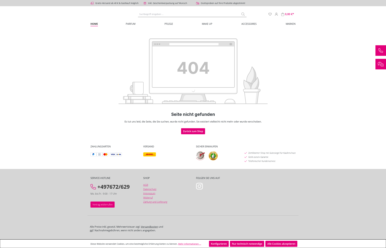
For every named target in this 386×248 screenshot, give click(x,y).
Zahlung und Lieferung (155, 201)
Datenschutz (149, 189)
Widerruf (148, 197)
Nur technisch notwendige (247, 243)
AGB (145, 185)
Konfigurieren (219, 243)
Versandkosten (149, 226)
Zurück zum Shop (193, 131)
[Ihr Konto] (276, 14)
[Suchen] (243, 14)
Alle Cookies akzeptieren (281, 243)
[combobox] (189, 14)
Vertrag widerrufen (102, 204)
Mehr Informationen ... (189, 243)
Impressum (149, 193)
